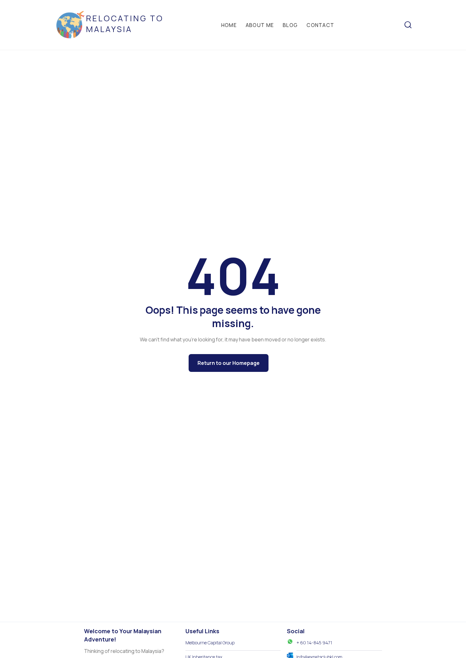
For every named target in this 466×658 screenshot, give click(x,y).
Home (229, 25)
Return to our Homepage (228, 362)
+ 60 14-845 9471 (314, 643)
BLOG (290, 25)
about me (260, 25)
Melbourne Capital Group (210, 643)
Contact (320, 25)
